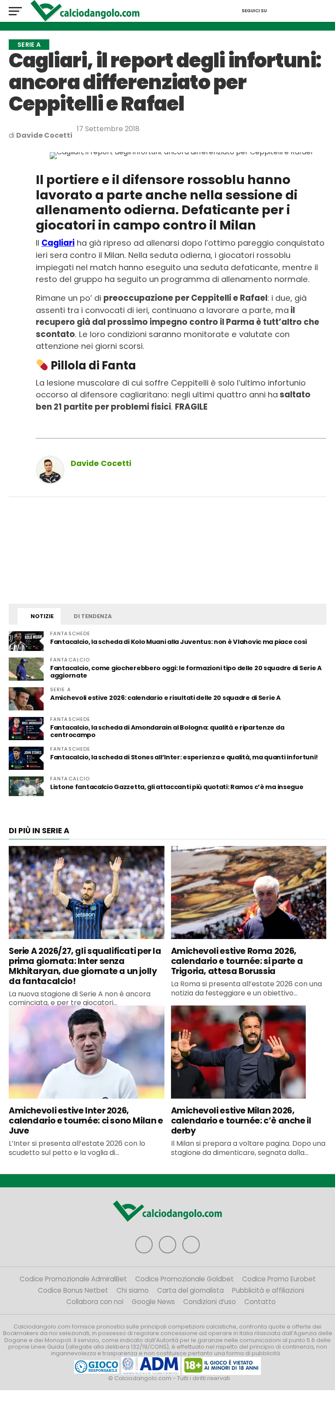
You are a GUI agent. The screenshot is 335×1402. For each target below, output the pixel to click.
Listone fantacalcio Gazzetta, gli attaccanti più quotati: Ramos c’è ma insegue (177, 787)
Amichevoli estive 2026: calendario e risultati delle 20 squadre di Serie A (165, 697)
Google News (153, 1301)
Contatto (260, 1301)
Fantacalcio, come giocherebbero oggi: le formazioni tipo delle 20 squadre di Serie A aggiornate (186, 672)
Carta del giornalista (190, 1290)
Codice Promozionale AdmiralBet (73, 1279)
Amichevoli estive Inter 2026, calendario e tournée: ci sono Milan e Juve (86, 1121)
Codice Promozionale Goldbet (184, 1279)
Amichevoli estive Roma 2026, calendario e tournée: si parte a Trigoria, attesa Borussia (237, 961)
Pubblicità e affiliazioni (268, 1290)
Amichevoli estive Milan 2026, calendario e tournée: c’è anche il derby (241, 1121)
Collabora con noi (94, 1301)
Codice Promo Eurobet (279, 1279)
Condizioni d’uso (209, 1301)
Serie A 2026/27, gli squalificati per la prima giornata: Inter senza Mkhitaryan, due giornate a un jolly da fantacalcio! (85, 966)
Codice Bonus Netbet (73, 1290)
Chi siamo (132, 1290)
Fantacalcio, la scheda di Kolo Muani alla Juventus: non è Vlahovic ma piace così (178, 641)
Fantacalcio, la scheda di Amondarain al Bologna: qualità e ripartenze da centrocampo (167, 731)
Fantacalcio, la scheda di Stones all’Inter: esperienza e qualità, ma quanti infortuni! (184, 757)
